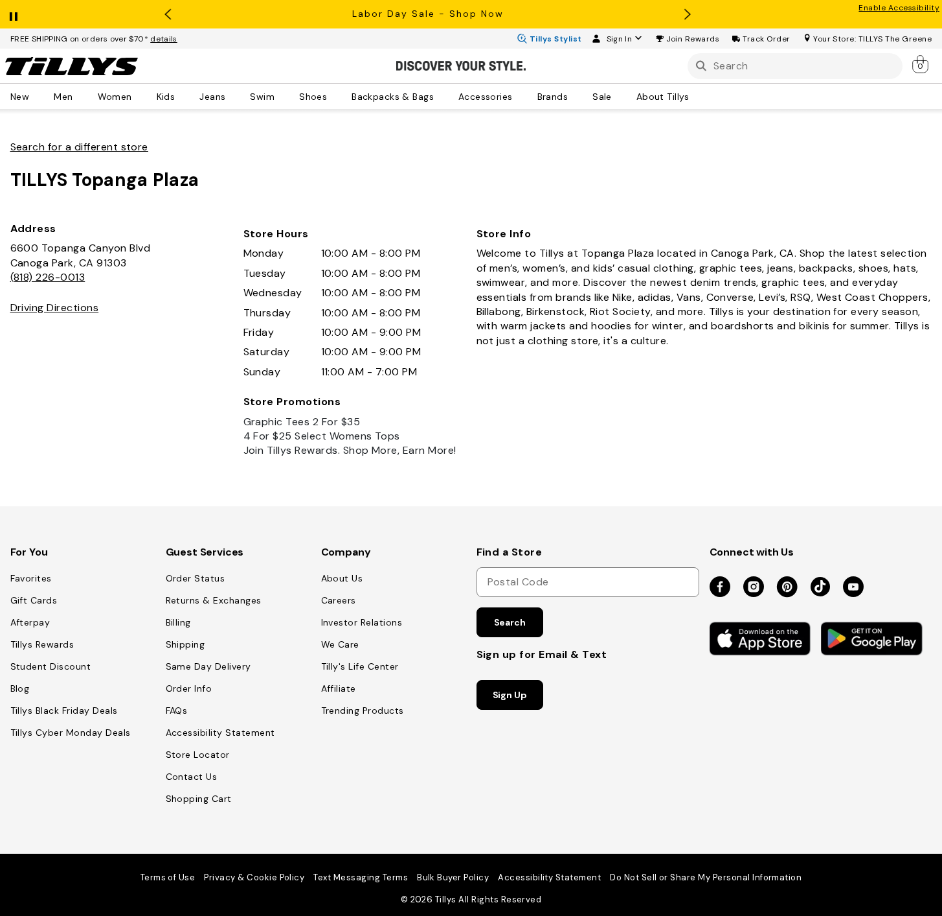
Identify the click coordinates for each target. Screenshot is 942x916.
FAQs (177, 710)
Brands (552, 96)
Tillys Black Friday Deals (64, 710)
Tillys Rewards (42, 644)
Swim (262, 96)
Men (63, 96)
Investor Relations (362, 622)
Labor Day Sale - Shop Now (428, 13)
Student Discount (50, 666)
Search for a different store (79, 147)
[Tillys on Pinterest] (787, 587)
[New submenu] (38, 96)
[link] (921, 63)
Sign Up (510, 695)
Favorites (31, 578)
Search (510, 622)
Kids (166, 96)
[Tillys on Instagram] (753, 587)
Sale (602, 96)
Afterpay (30, 622)
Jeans (212, 96)
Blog (20, 688)
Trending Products (362, 710)
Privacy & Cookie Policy (254, 877)
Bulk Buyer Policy (453, 877)
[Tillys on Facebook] (720, 587)
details (163, 39)
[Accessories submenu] (522, 96)
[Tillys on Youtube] (853, 587)
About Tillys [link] (663, 96)
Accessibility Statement (220, 732)
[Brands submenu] (577, 96)
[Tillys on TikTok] (820, 584)
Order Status (195, 578)
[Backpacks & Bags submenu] (443, 96)
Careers (338, 600)
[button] (693, 38)
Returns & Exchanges (214, 600)
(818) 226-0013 (47, 277)
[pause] (13, 13)
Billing (178, 622)
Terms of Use (168, 877)
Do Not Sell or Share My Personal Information (706, 877)
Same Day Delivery (208, 666)
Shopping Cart (199, 798)
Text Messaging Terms (360, 877)
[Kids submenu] (184, 96)
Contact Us (192, 776)
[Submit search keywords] (701, 66)
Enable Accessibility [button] (898, 8)
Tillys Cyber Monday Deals (70, 732)
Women (115, 96)
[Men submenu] (82, 96)
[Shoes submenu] (336, 96)
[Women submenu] (141, 96)
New (19, 96)
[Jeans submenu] (234, 96)
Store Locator (198, 754)
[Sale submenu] (621, 96)
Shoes (313, 96)
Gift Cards (34, 600)
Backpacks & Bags (393, 96)
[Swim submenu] (283, 96)
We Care (340, 644)
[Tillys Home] (71, 66)
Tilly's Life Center (360, 666)
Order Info (189, 688)
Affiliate (338, 688)
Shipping (185, 644)
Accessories (485, 96)
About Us (342, 578)
